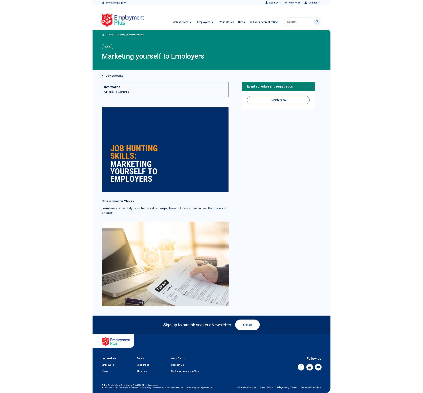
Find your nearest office (263, 22)
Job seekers (180, 22)
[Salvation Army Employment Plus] (122, 20)
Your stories (226, 22)
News (241, 22)
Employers (203, 22)
